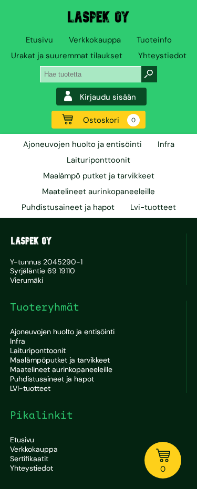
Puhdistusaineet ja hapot (68, 207)
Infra (166, 144)
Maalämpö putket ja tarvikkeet (98, 176)
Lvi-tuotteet (153, 207)
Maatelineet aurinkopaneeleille (98, 191)
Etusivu (39, 40)
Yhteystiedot (162, 55)
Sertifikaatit (29, 458)
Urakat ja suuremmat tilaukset (66, 55)
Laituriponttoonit (98, 160)
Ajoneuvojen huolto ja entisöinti (82, 144)
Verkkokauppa (95, 40)
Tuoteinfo (154, 40)
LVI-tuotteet (30, 388)
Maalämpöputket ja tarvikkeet (60, 360)
